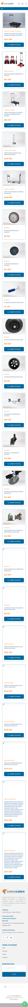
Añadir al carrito (15, 45)
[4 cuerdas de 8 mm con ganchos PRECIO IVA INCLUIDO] (14, 588)
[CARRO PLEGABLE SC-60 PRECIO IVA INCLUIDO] (14, 53)
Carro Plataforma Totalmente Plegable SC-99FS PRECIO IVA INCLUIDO (13, 114)
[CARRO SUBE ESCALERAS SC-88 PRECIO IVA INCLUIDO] (14, 133)
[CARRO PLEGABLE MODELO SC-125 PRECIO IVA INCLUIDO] (14, 666)
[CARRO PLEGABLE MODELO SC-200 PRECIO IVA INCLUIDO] (14, 627)
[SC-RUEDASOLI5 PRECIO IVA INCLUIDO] (14, 244)
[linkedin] (11, 937)
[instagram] (7, 937)
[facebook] (3, 937)
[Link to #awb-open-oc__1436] (26, 3)
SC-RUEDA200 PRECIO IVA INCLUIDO (13, 376)
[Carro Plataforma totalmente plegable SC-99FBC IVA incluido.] (14, 14)
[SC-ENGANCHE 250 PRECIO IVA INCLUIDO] (14, 394)
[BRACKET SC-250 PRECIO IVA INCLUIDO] (14, 433)
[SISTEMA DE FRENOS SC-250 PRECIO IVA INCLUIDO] (14, 472)
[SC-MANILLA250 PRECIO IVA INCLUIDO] (14, 283)
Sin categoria (18, 31)
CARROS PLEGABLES (8, 71)
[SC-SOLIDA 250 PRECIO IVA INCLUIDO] (14, 320)
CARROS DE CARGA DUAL (10, 799)
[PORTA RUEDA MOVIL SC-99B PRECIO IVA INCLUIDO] (14, 549)
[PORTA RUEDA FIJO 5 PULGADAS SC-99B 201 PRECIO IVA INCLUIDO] (14, 510)
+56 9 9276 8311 (6, 912)
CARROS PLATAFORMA (9, 31)
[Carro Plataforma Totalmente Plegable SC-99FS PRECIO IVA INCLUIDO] (14, 93)
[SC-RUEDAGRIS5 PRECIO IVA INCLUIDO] (14, 211)
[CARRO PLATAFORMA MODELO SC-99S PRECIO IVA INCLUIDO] (14, 743)
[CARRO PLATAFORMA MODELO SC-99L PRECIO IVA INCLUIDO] (14, 704)
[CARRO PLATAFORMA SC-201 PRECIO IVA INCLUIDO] (14, 172)
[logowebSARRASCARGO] (7, 2)
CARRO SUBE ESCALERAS (10, 150)
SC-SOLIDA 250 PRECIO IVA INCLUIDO (13, 339)
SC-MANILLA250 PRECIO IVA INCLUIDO (14, 302)
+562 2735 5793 (16, 912)
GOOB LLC (17, 997)
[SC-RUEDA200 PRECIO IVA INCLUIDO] (14, 357)
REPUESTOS (6, 227)
